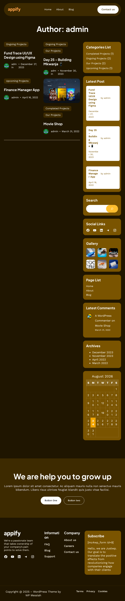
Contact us (108, 9)
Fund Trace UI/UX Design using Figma (19, 55)
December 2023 (102, 352)
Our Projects (53, 50)
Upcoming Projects (17, 80)
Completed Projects (57, 108)
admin (14, 66)
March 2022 (100, 363)
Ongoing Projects (16, 44)
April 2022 (99, 359)
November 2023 (102, 355)
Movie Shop (53, 124)
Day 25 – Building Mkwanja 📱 (57, 61)
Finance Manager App (22, 90)
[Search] (112, 209)
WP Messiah (33, 595)
